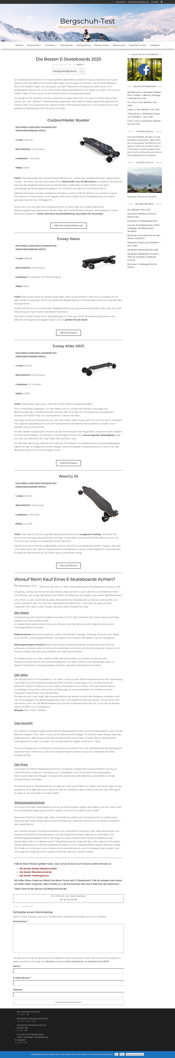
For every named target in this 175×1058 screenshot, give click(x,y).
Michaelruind (133, 92)
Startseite (19, 45)
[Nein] (172, 1054)
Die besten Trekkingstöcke (34, 875)
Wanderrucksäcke (101, 45)
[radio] (61, 900)
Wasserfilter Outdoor (137, 45)
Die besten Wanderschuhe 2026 (142, 250)
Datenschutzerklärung (138, 2)
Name (17, 966)
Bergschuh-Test (87, 21)
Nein (122, 1054)
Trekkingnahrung (83, 45)
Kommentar (20, 921)
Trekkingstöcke (66, 45)
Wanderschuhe (33, 45)
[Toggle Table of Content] (80, 71)
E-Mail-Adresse (22, 978)
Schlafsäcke (155, 45)
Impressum (121, 2)
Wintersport (50, 45)
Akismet (50, 961)
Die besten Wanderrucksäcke (36, 872)
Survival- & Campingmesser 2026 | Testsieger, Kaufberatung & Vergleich (143, 228)
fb (113, 2)
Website (17, 989)
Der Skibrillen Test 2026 (148, 109)
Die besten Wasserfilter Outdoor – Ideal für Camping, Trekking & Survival (144, 95)
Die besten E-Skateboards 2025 (142, 221)
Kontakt (154, 2)
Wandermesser (119, 45)
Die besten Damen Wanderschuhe (38, 868)
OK (116, 1054)
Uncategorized (27, 906)
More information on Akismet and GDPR (87, 961)
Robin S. (80, 65)
